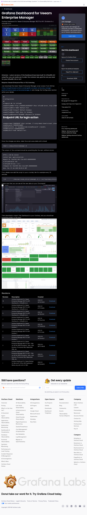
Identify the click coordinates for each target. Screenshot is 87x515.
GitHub (47, 405)
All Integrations (35, 403)
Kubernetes (33, 416)
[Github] (75, 506)
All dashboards (8, 9)
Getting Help (77, 421)
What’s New (5, 461)
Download (52, 301)
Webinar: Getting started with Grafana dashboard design (70, 132)
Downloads (48, 408)
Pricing (3, 405)
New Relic (33, 422)
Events (61, 411)
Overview (4, 403)
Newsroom (77, 413)
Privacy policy (65, 392)
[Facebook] (63, 506)
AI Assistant (5, 413)
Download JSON (72, 78)
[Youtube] (80, 506)
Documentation (64, 403)
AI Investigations (6, 458)
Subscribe (80, 388)
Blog (60, 405)
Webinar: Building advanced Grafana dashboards (72, 136)
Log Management (21, 437)
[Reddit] (84, 506)
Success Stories (78, 415)
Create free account (72, 60)
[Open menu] (84, 4)
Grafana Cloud (45, 493)
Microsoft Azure (35, 413)
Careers (76, 407)
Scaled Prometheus (22, 426)
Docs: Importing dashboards (69, 128)
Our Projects (48, 403)
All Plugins (33, 405)
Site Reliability (20, 434)
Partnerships (77, 410)
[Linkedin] (71, 506)
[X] (67, 506)
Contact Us (77, 418)
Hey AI (76, 428)
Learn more (56, 1)
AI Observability (20, 403)
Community (62, 408)
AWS (31, 408)
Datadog (33, 419)
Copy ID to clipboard (72, 72)
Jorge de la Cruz (66, 112)
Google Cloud (34, 411)
